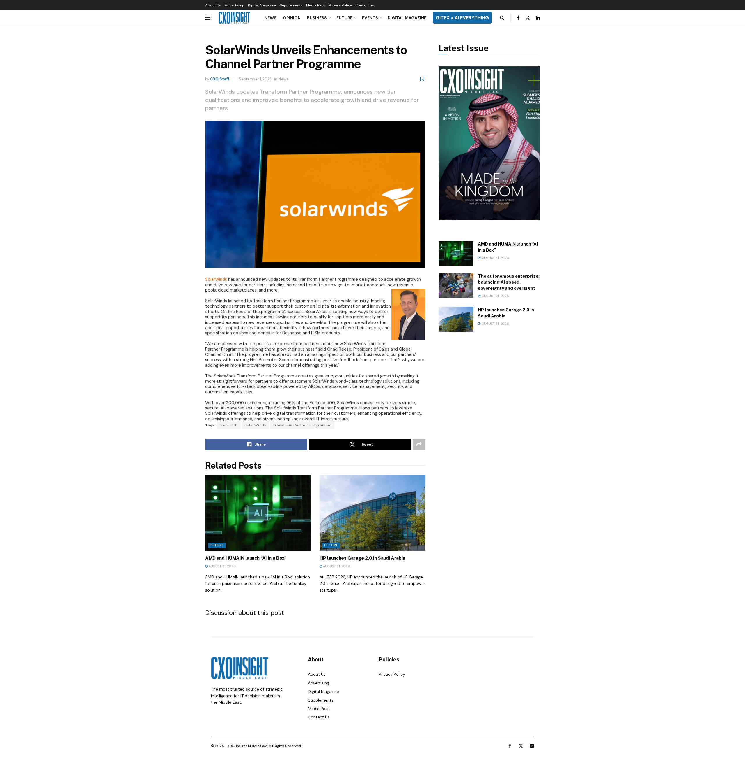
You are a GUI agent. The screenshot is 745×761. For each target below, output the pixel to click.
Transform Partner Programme (302, 425)
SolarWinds (255, 425)
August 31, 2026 (222, 566)
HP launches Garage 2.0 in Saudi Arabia (362, 558)
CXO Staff (219, 79)
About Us (213, 5)
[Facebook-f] (510, 746)
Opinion (292, 17)
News (270, 17)
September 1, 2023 (255, 79)
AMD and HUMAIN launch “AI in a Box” (246, 558)
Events (370, 17)
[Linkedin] (532, 746)
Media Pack (315, 5)
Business (317, 17)
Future (344, 17)
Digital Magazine (262, 5)
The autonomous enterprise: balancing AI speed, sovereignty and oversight (509, 282)
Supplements (291, 5)
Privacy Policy (340, 5)
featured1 (228, 425)
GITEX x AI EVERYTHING (462, 18)
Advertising (234, 5)
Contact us (364, 5)
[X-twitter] (521, 746)
